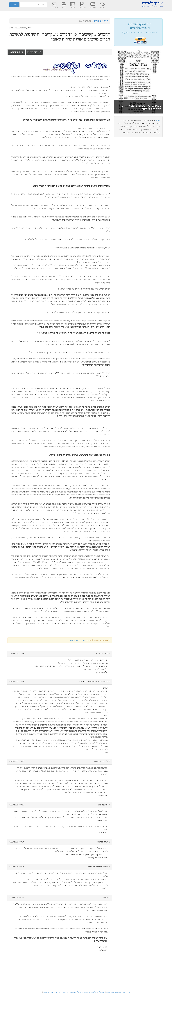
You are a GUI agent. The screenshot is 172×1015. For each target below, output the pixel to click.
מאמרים (92, 7)
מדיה (73, 7)
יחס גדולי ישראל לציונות (97, 992)
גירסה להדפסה (33, 52)
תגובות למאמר (16, 52)
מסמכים (82, 7)
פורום (102, 7)
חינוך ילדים (58, 992)
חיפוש (14, 5)
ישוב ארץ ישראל (82, 992)
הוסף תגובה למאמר (77, 640)
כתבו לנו (54, 7)
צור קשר (65, 992)
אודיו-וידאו (72, 992)
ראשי (106, 21)
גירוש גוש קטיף (116, 992)
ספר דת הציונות (48, 992)
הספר (64, 7)
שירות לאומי (126, 992)
